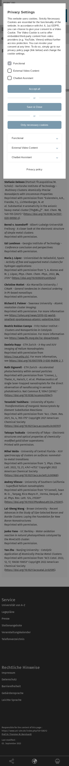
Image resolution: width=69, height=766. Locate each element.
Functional (19, 63)
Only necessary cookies (34, 124)
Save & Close (34, 106)
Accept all (34, 88)
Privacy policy (34, 169)
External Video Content (26, 70)
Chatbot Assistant (23, 78)
